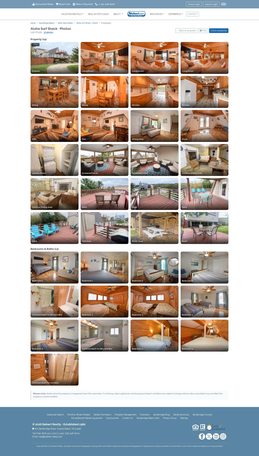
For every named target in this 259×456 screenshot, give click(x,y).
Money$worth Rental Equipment (87, 418)
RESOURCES (156, 14)
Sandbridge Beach (46, 23)
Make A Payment (84, 4)
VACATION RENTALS (71, 14)
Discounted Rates (44, 4)
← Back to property (186, 30)
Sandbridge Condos (202, 414)
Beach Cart (64, 4)
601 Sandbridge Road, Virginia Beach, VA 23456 (57, 429)
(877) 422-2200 (49, 433)
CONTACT (193, 14)
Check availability (218, 30)
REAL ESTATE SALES (98, 14)
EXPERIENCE (175, 14)
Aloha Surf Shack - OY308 (87, 23)
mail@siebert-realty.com (50, 436)
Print (204, 30)
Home (33, 23)
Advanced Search (55, 414)
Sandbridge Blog (161, 414)
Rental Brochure (181, 414)
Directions (145, 414)
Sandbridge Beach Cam (148, 418)
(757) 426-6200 (72, 433)
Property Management (125, 414)
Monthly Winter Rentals (78, 414)
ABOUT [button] (117, 14)
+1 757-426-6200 (106, 4)
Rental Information (102, 414)
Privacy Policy (170, 418)
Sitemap (184, 418)
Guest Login (194, 4)
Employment (112, 418)
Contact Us (127, 418)
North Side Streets (65, 23)
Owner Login (211, 4)
